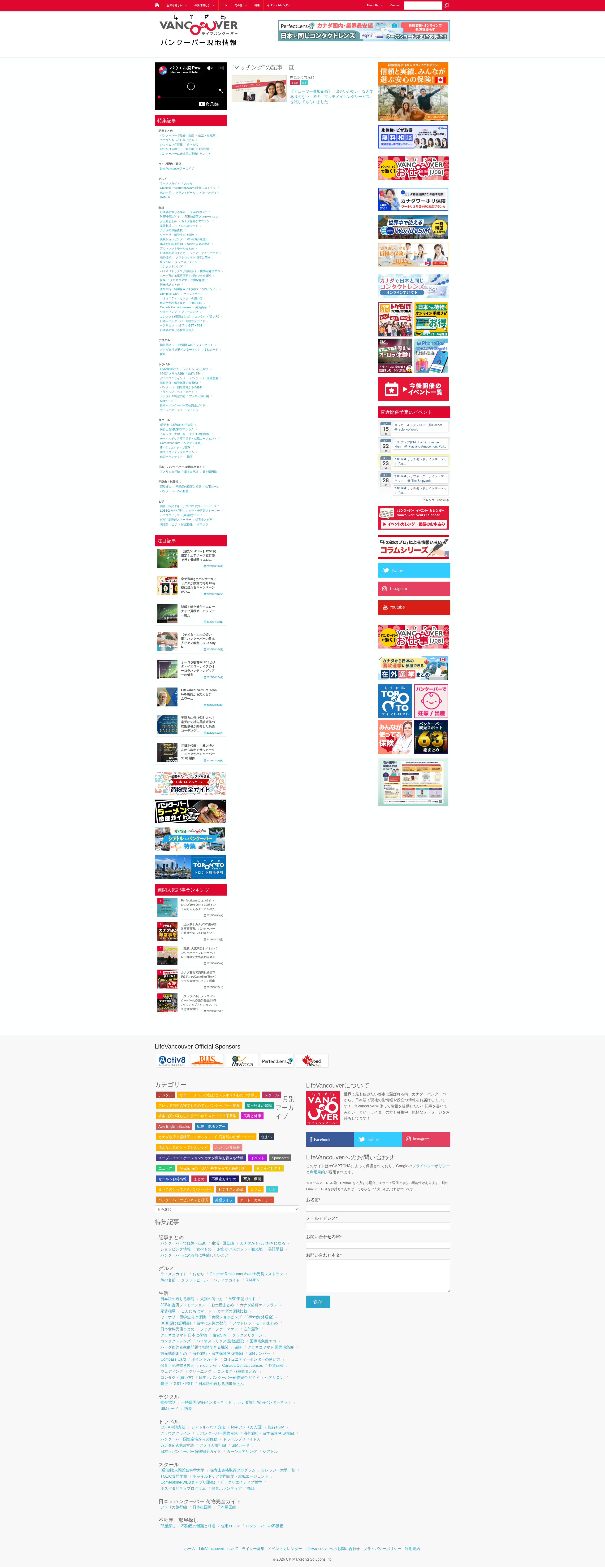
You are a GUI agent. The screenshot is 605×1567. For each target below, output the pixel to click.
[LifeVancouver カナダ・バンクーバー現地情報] (156, 3)
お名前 (313, 1199)
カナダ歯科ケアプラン (195, 221)
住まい (266, 1137)
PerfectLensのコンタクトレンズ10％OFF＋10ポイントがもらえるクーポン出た (198, 904)
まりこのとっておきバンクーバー (185, 1189)
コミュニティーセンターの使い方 (181, 298)
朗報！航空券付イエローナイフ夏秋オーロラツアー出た (198, 611)
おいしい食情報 (227, 1147)
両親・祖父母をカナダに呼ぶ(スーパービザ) (188, 506)
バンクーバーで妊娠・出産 (177, 135)
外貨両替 (201, 307)
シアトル (192, 410)
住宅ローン (212, 486)
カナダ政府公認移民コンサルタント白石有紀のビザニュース (206, 1137)
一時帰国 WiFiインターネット (194, 345)
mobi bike (196, 303)
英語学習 (204, 149)
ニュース (165, 1168)
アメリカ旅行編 (199, 396)
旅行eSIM (194, 373)
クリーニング (189, 311)
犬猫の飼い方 (198, 212)
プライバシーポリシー (431, 1166)
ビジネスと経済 (231, 1189)
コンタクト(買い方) (206, 316)
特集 (257, 5)
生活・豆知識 (206, 135)
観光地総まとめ (170, 284)
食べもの (192, 144)
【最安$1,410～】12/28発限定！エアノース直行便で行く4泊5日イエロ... (198, 555)
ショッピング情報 (171, 144)
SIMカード (211, 349)
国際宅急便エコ (210, 271)
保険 (163, 280)
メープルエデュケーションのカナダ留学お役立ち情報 (200, 1158)
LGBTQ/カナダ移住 (172, 510)
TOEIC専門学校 (200, 434)
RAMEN (165, 197)
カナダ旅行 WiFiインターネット (180, 349)
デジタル (165, 1095)
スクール (272, 1095)
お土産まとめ (168, 221)
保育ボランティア (171, 456)
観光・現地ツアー (211, 1126)
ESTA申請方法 (169, 369)
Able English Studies (174, 1126)
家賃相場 (165, 225)
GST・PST (195, 325)
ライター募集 (253, 1549)
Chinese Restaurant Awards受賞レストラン (188, 188)
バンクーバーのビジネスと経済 (183, 1200)
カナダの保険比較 (171, 230)
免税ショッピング (171, 239)
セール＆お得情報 (172, 1179)
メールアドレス (321, 1218)
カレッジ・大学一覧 (173, 434)
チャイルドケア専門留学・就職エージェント (188, 438)
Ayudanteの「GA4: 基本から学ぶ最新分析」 (214, 1168)
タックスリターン (186, 262)
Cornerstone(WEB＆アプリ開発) (180, 443)
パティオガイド (210, 192)
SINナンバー (210, 289)
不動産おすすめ (224, 1179)
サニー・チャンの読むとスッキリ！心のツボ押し (219, 1095)
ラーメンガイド (170, 183)
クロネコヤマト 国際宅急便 (187, 280)
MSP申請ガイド (170, 216)
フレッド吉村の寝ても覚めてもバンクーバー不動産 (199, 1105)
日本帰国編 (210, 471)
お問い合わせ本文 (324, 1255)
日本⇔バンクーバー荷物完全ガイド (182, 321)
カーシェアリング (171, 410)
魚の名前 (165, 192)
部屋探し (165, 486)
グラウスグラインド (173, 378)
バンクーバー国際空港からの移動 (181, 387)
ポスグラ (202, 524)
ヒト (224, 5)
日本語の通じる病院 (173, 212)
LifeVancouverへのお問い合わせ (333, 1549)
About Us (372, 5)
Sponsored (280, 1158)
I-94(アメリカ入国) (172, 373)
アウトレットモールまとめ (177, 248)
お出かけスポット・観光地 (177, 149)
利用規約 (317, 1172)
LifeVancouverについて (218, 1549)
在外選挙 (165, 257)
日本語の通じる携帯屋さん (177, 330)
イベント (258, 1158)
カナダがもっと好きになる (177, 140)
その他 (238, 5)
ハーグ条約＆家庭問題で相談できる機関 (185, 275)
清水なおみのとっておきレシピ (183, 1147)
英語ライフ (224, 1200)
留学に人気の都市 (198, 244)
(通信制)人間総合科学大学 (176, 425)
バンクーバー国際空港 (204, 378)
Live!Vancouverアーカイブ (177, 168)
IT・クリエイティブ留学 (175, 447)
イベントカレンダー (278, 5)
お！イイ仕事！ (268, 1168)
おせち (188, 183)
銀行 (181, 325)
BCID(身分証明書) (171, 244)
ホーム (189, 1549)
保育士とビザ (203, 519)
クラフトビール (185, 192)
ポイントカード (193, 294)
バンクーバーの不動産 (174, 491)
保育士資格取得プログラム (177, 429)
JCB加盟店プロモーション (201, 216)
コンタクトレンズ (171, 266)
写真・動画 (252, 1179)
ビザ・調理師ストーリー (175, 519)
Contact (395, 5)
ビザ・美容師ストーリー (204, 510)
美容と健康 (252, 1116)
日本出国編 (191, 471)
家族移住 (187, 524)
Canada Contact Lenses (175, 307)
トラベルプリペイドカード (177, 391)
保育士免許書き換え (173, 303)
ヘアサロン (167, 325)
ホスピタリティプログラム (177, 452)
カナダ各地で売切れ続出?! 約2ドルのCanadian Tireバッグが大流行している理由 (198, 976)
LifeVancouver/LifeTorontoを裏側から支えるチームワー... (199, 694)
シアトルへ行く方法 (195, 369)
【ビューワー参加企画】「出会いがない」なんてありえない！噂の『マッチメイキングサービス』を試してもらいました (331, 96)
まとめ (294, 82)
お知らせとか (174, 5)
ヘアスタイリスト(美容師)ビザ (179, 515)
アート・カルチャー (256, 1200)
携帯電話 (165, 345)
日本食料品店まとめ (173, 253)
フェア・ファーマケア (204, 253)
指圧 (190, 456)
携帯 (163, 354)
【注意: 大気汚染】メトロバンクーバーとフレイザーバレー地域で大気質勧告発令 (199, 952)
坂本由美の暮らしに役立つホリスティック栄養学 (197, 1116)
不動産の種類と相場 (188, 486)
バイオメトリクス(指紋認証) (178, 271)
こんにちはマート (187, 225)
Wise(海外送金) (197, 239)
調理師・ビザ (168, 524)
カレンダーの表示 (434, 500)
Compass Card (169, 294)
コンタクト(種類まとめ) (175, 316)
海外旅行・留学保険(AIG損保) (179, 289)
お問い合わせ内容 (324, 1236)
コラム (256, 1189)
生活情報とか (202, 5)
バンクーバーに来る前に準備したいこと (185, 153)
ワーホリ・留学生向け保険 (177, 234)
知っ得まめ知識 (259, 1105)
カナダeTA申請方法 (172, 396)
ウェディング (168, 311)
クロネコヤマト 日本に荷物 (193, 257)
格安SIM (165, 262)
